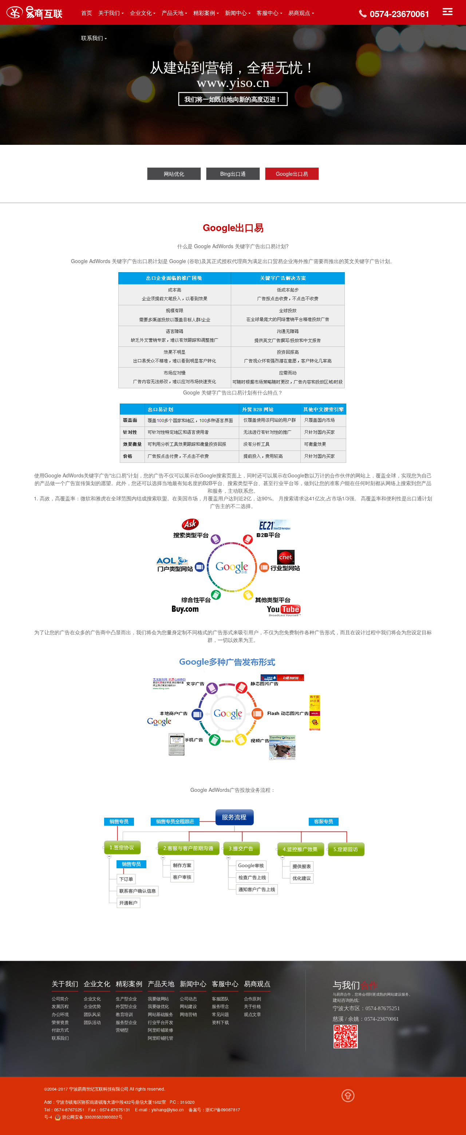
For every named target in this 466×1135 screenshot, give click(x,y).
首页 (86, 13)
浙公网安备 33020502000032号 (91, 1116)
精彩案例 (204, 13)
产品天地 (172, 13)
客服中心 (268, 13)
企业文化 (141, 13)
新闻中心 (236, 13)
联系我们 (92, 38)
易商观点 (299, 13)
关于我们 (109, 13)
